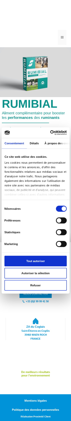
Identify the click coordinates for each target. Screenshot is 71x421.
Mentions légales (35, 400)
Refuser (35, 285)
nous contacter (35, 293)
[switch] (61, 220)
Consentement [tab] (14, 143)
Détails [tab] (34, 143)
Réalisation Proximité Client (36, 416)
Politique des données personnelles (35, 409)
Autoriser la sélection (35, 273)
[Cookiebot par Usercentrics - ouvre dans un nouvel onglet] (50, 132)
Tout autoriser (35, 260)
